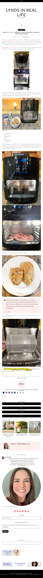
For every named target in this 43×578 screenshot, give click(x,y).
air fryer (21, 411)
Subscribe (5, 531)
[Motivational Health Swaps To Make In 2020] (22, 427)
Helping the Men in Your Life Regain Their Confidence (22, 461)
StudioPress (30, 574)
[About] (21, 486)
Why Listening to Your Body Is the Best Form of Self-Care (22, 464)
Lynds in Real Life (21, 12)
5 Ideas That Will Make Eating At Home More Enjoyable (8, 435)
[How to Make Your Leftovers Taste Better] (35, 427)
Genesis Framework (20, 574)
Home (23, 29)
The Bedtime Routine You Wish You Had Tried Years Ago (22, 463)
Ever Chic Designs (28, 573)
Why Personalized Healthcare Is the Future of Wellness (22, 460)
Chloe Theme (12, 574)
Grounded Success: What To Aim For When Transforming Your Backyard (23, 458)
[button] (21, 1)
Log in (40, 574)
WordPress (36, 574)
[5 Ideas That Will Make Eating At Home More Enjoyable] (8, 427)
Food (19, 29)
